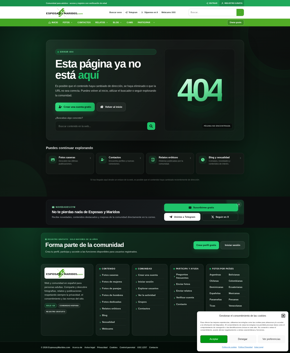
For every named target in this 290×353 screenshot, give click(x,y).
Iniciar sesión (232, 245)
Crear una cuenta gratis (77, 106)
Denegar (242, 339)
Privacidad (102, 347)
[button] (283, 315)
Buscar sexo (115, 12)
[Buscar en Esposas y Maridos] (151, 126)
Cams (130, 22)
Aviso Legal (258, 347)
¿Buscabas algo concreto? (69, 118)
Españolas (215, 293)
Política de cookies (229, 347)
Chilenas (214, 281)
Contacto (153, 347)
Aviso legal (89, 347)
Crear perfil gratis (206, 245)
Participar (144, 22)
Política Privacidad (245, 347)
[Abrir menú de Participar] (154, 22)
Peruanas (233, 299)
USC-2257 (142, 347)
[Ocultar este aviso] (239, 204)
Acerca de (77, 347)
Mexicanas (234, 293)
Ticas (212, 305)
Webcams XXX (168, 12)
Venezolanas (235, 305)
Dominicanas (216, 287)
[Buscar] (240, 12)
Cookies (113, 347)
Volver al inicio (113, 106)
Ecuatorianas (235, 287)
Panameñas (216, 299)
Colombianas (236, 281)
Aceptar (214, 339)
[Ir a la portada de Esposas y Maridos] (64, 12)
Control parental (127, 347)
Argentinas (215, 274)
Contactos (84, 22)
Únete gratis (235, 22)
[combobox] (212, 12)
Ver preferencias (271, 339)
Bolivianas (234, 274)
